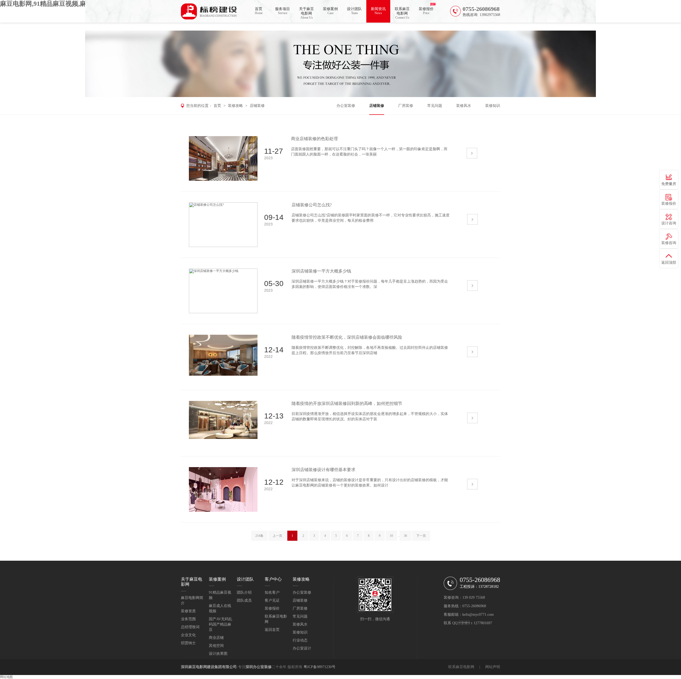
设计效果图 (218, 654)
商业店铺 (216, 638)
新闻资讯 (378, 11)
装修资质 (188, 611)
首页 (259, 11)
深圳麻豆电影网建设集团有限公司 (209, 667)
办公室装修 (346, 106)
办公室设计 (302, 648)
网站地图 (6, 677)
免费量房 (668, 184)
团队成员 (244, 600)
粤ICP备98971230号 (319, 667)
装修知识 (492, 106)
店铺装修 (257, 106)
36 (405, 536)
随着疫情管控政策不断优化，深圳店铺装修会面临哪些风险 (347, 337)
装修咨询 (668, 243)
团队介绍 (244, 592)
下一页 (421, 536)
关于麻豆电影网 (306, 13)
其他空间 (216, 646)
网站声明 (492, 667)
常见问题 (434, 106)
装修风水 (463, 106)
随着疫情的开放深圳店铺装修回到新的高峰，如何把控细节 (347, 403)
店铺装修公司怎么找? (312, 205)
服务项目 (282, 11)
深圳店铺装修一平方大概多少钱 (321, 271)
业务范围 (188, 619)
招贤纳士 (188, 643)
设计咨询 (668, 223)
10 (391, 536)
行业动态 (300, 640)
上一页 (277, 536)
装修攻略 (235, 106)
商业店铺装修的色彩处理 (314, 138)
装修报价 (426, 11)
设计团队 (354, 11)
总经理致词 (190, 627)
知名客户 (272, 592)
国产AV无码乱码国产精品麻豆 (220, 624)
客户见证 (272, 600)
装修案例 (330, 11)
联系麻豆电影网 (402, 13)
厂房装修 (405, 106)
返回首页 (272, 630)
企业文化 (188, 635)
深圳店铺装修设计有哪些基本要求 (323, 469)
